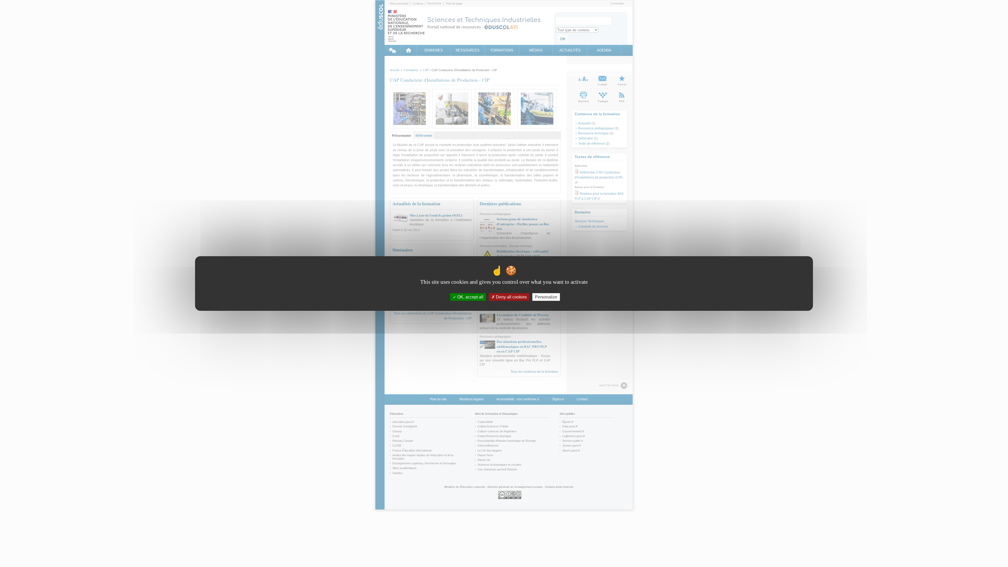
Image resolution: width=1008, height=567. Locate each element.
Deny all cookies (511, 297)
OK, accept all (469, 297)
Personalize (546, 297)
